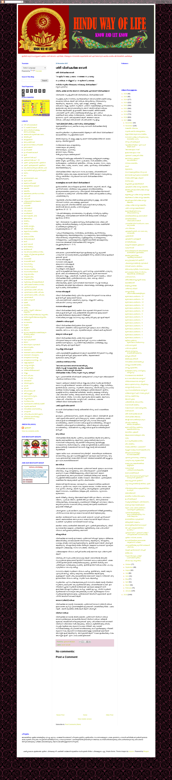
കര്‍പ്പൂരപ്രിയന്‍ (130, 356)
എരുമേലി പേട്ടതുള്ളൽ (133, 239)
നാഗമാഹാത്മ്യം (30, 269)
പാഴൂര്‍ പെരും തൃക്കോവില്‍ (134, 460)
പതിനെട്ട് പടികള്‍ (131, 288)
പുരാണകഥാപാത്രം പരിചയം (34, 295)
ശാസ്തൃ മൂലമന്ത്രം (131, 368)
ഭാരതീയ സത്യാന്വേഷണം (135, 496)
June (127, 576)
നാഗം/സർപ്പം (28, 266)
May (127, 579)
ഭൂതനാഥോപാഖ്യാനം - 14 (134, 299)
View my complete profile (30, 431)
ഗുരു (127, 438)
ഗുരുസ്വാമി (129, 248)
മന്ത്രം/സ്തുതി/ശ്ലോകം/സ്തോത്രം (35, 317)
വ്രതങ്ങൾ (27, 381)
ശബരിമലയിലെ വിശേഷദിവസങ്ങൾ (133, 219)
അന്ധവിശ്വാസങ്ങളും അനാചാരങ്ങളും (32, 131)
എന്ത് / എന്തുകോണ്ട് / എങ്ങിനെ (34, 165)
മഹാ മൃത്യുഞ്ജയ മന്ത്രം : (134, 441)
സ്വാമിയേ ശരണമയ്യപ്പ (33, 409)
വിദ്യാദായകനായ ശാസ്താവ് (135, 381)
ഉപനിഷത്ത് (28, 150)
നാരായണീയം (29, 279)
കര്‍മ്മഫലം (129, 553)
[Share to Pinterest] (90, 642)
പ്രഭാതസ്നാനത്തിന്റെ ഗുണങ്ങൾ (136, 263)
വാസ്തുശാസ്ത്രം (29, 368)
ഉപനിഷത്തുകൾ (131, 499)
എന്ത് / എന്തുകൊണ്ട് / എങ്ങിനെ (35, 163)
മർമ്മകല (27, 320)
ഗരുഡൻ (27, 199)
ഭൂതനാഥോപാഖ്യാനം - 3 (134, 332)
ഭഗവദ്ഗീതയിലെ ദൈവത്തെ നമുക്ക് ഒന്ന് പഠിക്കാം (135, 541)
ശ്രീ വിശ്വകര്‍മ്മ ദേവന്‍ (133, 414)
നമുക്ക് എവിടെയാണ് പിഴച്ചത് (135, 550)
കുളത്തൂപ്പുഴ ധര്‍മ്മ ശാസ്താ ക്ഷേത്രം (137, 194)
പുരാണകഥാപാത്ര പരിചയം (34, 292)
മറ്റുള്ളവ (27, 327)
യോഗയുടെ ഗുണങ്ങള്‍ (32, 345)
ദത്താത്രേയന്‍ (130, 493)
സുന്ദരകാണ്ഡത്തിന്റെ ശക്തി (34, 404)
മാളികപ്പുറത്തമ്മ (130, 286)
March (127, 585)
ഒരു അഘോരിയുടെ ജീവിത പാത (35, 168)
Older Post (109, 715)
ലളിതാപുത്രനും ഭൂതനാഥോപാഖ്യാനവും (134, 341)
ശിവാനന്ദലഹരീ (29, 391)
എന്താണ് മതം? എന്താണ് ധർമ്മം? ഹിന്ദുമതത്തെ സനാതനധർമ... (137, 533)
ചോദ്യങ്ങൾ (28, 213)
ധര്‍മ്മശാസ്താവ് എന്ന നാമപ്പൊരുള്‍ (137, 393)
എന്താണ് (27, 428)
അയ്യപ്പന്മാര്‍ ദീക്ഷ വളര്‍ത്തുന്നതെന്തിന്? (133, 256)
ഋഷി (25, 155)
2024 (126, 99)
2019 (126, 114)
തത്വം (26, 224)
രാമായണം (27, 350)
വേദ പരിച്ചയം (28, 378)
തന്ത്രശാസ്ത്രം (29, 229)
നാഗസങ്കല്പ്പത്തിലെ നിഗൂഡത (136, 172)
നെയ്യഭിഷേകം (130, 242)
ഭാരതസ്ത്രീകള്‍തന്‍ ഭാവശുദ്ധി (135, 525)
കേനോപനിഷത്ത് (30, 183)
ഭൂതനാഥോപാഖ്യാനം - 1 (134, 337)
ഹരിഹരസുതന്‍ (130, 345)
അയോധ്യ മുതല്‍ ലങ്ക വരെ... (34, 134)
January (128, 591)
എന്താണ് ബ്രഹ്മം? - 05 (32, 160)
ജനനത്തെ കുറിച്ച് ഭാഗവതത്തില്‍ (136, 175)
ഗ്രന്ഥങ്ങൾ (28, 208)
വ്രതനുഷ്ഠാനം (29, 383)
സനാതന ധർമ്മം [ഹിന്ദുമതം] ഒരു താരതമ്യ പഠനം (136, 138)
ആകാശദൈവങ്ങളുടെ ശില (135, 435)
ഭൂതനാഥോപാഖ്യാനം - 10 (134, 311)
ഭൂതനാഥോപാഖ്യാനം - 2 (134, 335)
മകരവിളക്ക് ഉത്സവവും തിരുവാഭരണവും (133, 212)
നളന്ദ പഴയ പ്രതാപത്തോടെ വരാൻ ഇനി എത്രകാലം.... (135, 508)
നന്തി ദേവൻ (129, 411)
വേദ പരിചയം (28, 375)
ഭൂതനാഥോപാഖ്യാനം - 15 (134, 296)
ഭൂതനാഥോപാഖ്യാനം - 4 (134, 329)
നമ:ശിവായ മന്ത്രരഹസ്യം (33, 252)
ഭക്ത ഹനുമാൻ (29, 300)
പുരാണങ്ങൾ (28, 297)
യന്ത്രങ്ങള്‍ (28, 337)
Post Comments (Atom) (73, 724)
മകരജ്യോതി (130, 283)
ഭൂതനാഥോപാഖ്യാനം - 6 (134, 323)
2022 (126, 105)
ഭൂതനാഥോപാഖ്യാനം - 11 (134, 308)
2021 (126, 108)
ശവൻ (26, 386)
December (129, 123)
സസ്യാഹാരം (29, 401)
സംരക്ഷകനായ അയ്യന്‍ (134, 375)
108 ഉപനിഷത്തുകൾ (132, 142)
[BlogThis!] (82, 642)
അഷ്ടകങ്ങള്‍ (28, 140)
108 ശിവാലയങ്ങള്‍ (30, 125)
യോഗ (26, 342)
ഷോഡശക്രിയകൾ (132, 473)
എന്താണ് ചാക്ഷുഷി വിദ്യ (134, 155)
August (128, 570)
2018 (126, 117)
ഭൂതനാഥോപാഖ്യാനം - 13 (134, 302)
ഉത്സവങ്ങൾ (28, 147)
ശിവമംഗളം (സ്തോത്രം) (133, 560)
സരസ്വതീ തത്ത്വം (132, 405)
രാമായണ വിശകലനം (31, 355)
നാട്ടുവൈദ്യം (29, 277)
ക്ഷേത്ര (26, 188)
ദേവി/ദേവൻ (28, 249)
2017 (126, 120)
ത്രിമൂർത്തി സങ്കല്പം (132, 522)
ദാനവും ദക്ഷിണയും (132, 396)
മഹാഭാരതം (28, 322)
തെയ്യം (27, 234)
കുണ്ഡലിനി (28, 181)
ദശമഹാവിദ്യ (29, 236)
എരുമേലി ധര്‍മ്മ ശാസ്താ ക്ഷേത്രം (136, 187)
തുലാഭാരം (128, 169)
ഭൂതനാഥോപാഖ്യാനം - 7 (134, 320)
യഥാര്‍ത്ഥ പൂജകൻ (131, 432)
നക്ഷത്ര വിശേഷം (131, 128)
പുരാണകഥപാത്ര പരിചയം (33, 290)
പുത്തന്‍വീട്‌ (129, 236)
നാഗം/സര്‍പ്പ (28, 264)
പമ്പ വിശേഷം (130, 228)
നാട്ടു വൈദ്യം (29, 274)
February (128, 588)
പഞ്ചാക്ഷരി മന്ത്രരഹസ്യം (34, 284)
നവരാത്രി (27, 259)
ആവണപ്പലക (130, 399)
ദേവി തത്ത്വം (28, 247)
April (127, 582)
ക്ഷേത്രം (27, 191)
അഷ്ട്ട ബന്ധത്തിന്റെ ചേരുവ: (135, 419)
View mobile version (85, 719)
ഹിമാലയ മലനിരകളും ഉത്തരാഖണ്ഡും (32, 417)
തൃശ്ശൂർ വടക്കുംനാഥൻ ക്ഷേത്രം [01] (137, 450)
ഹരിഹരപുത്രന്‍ (131, 348)
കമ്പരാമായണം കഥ (31, 178)
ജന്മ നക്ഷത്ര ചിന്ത (30, 216)
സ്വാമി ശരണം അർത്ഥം (133, 266)
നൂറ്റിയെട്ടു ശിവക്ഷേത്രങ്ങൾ (34, 282)
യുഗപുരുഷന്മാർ (29, 339)
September (129, 567)
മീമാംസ (26, 330)
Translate (38, 71)
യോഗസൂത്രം (29, 347)
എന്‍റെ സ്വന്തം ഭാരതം (133, 537)
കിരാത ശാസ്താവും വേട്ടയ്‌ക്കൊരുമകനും (133, 352)
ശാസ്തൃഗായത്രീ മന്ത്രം (133, 365)
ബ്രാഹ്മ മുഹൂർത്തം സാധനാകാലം (137, 269)
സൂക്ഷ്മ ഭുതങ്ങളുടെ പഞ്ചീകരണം (137, 502)
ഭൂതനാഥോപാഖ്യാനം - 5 (134, 326)
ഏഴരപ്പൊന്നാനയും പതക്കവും (135, 457)
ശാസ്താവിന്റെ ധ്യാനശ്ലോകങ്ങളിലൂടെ (135, 292)
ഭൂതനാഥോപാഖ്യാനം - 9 (134, 314)
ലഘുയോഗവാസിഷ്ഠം (31, 357)
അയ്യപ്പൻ (27, 137)
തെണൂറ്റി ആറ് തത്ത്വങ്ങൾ (134, 505)
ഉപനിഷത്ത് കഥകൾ (31, 152)
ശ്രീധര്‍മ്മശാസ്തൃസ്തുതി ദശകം (135, 280)
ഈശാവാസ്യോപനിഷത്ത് (33, 145)
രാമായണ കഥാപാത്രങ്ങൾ (33, 352)
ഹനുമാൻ (27, 411)
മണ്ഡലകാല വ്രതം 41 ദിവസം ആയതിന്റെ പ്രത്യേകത (135, 273)
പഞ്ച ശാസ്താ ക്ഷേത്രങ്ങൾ (134, 208)
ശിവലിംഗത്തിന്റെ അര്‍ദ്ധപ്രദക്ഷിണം (132, 423)
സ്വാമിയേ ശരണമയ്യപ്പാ (134, 362)
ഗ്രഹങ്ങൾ (28, 211)
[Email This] (80, 642)
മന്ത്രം (26, 308)
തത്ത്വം (26, 221)
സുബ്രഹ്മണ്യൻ (30, 406)
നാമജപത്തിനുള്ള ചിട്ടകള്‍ (134, 178)
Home (85, 715)
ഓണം (26, 173)
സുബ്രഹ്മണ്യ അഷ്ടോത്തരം (135, 131)
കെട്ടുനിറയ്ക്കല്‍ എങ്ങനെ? (134, 245)
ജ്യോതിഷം (28, 218)
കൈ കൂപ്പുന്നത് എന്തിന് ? (134, 480)
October (128, 564)
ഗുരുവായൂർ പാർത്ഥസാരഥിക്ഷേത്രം (134, 469)
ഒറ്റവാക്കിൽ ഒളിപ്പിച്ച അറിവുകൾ (35, 170)
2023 (126, 102)
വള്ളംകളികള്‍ (29, 363)
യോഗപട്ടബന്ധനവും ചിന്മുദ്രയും (137, 384)
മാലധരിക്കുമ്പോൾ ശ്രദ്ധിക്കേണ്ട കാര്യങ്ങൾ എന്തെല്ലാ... (136, 251)
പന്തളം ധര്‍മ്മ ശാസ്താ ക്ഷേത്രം (135, 205)
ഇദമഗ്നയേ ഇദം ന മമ (132, 152)
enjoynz (131, 751)
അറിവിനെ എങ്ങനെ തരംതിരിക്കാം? (132, 159)
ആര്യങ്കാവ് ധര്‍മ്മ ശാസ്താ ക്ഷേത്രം (137, 197)
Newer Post (60, 715)
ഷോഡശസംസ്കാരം (30, 396)
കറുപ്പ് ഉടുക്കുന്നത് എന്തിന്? (134, 260)
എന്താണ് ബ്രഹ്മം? (30, 157)
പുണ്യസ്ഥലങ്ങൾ (30, 287)
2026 (126, 94)
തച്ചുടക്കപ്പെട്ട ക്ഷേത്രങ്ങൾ (134, 184)
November (129, 126)
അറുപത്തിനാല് (29, 142)
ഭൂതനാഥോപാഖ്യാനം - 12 (134, 305)
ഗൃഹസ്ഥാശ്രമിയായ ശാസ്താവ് (136, 390)
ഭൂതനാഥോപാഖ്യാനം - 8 (134, 317)
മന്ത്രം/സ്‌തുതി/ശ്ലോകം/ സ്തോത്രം (36, 315)
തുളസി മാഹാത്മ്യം (31, 231)
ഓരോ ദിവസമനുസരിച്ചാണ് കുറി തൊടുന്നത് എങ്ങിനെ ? (136, 477)
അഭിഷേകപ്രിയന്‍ (131, 359)
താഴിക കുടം (129, 181)
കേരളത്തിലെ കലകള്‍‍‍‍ (31, 186)
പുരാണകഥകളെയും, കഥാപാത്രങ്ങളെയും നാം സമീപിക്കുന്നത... (135, 514)
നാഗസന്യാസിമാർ (31, 272)
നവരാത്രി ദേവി (29, 261)
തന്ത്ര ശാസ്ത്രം (29, 226)
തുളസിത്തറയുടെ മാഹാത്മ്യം (136, 134)
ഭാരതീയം (27, 305)
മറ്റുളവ (26, 325)
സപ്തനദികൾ (28, 399)
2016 (126, 595)
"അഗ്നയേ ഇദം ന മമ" (132, 149)
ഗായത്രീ (27, 206)
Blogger (146, 751)
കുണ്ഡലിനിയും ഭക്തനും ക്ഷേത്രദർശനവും (134, 428)
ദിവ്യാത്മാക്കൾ (29, 239)
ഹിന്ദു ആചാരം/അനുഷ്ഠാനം (33, 414)
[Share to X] (85, 642)
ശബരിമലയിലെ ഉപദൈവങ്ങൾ (136, 216)
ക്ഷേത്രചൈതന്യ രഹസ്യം (34, 193)
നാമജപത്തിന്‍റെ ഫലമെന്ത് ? (135, 447)
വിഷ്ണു (26, 373)
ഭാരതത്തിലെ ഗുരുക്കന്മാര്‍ (134, 519)
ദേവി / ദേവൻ (66, 645)
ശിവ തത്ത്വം (129, 444)
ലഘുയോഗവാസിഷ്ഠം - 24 (33, 360)
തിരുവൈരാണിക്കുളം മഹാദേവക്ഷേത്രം (132, 453)
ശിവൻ (26, 388)
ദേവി (25, 241)
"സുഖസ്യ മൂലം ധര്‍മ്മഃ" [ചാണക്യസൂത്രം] (133, 557)
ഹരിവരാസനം (130, 277)
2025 (126, 97)
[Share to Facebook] (87, 642)
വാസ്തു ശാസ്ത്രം (29, 365)
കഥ (25, 175)
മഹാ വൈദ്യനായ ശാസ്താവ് (135, 378)
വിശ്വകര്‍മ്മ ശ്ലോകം (132, 417)
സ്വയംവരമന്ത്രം (131, 163)
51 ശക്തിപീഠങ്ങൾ (30, 127)
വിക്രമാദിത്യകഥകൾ (31, 370)
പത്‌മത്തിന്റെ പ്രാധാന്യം (134, 402)
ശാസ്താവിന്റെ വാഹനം (133, 387)
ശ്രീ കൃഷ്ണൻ (28, 393)
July (127, 573)
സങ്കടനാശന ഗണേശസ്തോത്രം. (136, 408)
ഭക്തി (26, 302)
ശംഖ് (127, 166)
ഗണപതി (27, 196)
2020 (126, 111)
